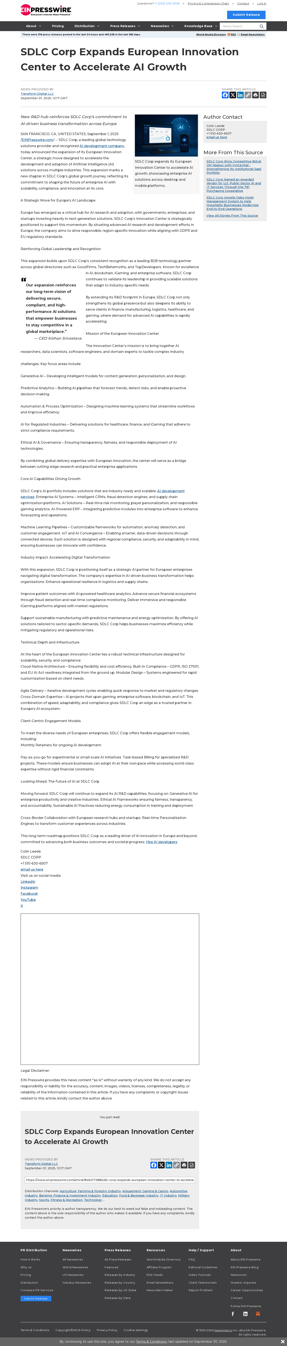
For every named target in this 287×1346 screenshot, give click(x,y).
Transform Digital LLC (37, 94)
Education (110, 1195)
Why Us (26, 1267)
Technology (93, 1200)
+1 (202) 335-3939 (167, 3)
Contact (243, 3)
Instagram (29, 888)
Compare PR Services (37, 1290)
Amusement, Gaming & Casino (145, 1191)
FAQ (192, 1259)
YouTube (28, 900)
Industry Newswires (77, 1282)
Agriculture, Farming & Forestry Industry (90, 1191)
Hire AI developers (161, 842)
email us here (32, 869)
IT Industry (168, 1195)
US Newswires (73, 1274)
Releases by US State (121, 1290)
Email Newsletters (253, 34)
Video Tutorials (200, 1274)
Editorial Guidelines (203, 1267)
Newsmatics (223, 1330)
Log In (261, 3)
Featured (111, 1267)
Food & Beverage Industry (138, 1195)
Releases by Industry (120, 1274)
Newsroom (239, 1274)
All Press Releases (118, 1259)
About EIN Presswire (246, 1259)
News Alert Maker (160, 1290)
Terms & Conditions (35, 1330)
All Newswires (73, 1259)
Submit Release (246, 15)
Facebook (29, 894)
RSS (233, 34)
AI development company (102, 146)
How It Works (30, 1259)
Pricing (208, 3)
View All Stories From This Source (232, 216)
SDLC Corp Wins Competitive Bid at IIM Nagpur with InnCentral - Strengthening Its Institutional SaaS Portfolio (234, 167)
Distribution (29, 1282)
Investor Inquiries (243, 1282)
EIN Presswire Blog (245, 1267)
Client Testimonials (202, 1282)
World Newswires (75, 1267)
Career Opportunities (247, 1290)
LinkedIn (28, 882)
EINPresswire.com (37, 140)
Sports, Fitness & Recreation (61, 1200)
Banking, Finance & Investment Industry (70, 1195)
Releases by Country (120, 1282)
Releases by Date (118, 1298)
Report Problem (201, 1290)
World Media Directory (211, 34)
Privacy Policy (107, 1330)
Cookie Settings (136, 1330)
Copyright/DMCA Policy (72, 1330)
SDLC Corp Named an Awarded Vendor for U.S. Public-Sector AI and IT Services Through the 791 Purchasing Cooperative (234, 185)
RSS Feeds (155, 1274)
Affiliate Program (159, 1267)
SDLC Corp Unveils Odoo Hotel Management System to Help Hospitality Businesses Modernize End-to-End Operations (233, 203)
